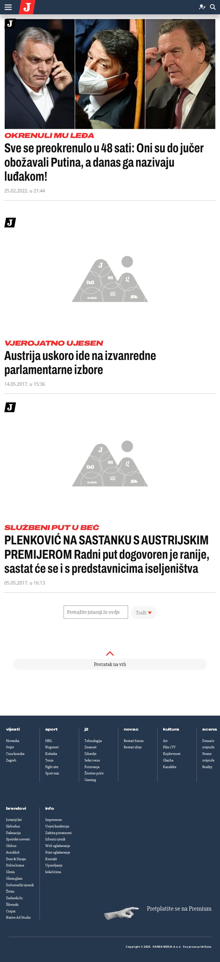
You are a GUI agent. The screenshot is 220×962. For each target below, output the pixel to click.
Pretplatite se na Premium (179, 909)
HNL (48, 741)
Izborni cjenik (55, 839)
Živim (10, 891)
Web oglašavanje (57, 846)
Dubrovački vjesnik (20, 885)
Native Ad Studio (18, 917)
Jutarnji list (14, 819)
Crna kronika (15, 753)
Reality (207, 767)
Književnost (171, 753)
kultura (171, 729)
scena (209, 729)
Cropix (10, 911)
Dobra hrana (15, 865)
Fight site (51, 767)
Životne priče (94, 773)
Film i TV (169, 747)
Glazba (168, 760)
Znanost (91, 747)
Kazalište (169, 767)
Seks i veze (92, 760)
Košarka (51, 753)
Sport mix (52, 773)
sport (51, 729)
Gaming (90, 780)
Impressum (53, 819)
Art (165, 741)
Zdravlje (91, 753)
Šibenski (12, 904)
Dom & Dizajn (16, 859)
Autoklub (13, 852)
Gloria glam (14, 878)
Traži (141, 612)
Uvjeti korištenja (57, 826)
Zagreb (11, 760)
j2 (87, 729)
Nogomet (52, 747)
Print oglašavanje (57, 852)
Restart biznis (134, 741)
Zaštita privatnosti (58, 833)
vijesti (13, 729)
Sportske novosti (18, 839)
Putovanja (92, 767)
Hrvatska (12, 741)
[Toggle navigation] (8, 7)
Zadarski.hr (14, 898)
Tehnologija (93, 741)
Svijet (10, 747)
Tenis (49, 760)
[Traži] (213, 7)
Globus (11, 846)
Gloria (10, 872)
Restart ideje (133, 747)
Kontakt (51, 859)
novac (131, 729)
